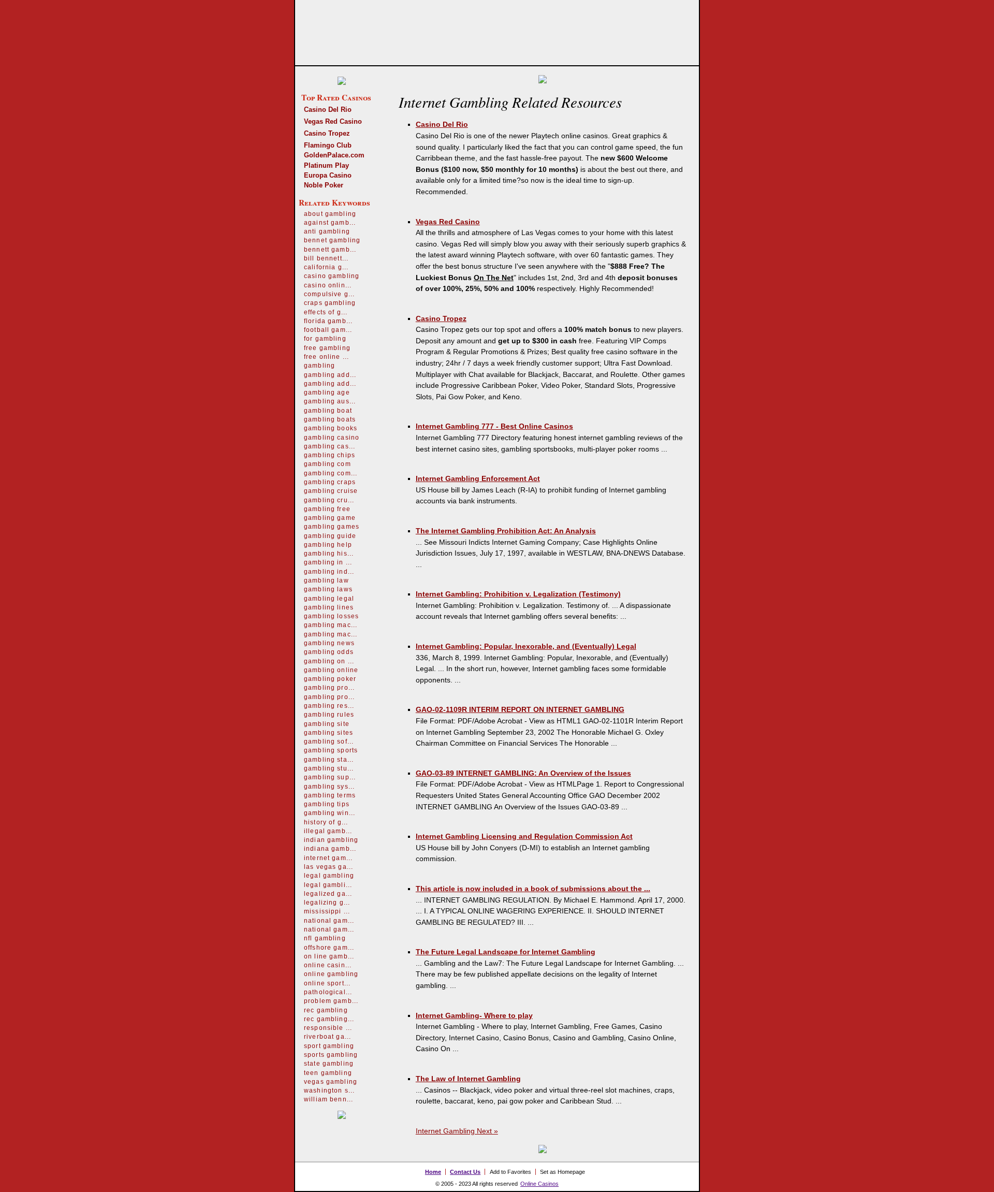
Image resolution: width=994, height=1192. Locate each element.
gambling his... (329, 553)
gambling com (327, 464)
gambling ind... (329, 572)
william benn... (328, 1099)
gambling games (331, 527)
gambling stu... (329, 768)
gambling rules (329, 714)
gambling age (327, 392)
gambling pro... (329, 688)
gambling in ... (328, 562)
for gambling (325, 339)
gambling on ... (329, 661)
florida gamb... (328, 321)
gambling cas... (329, 446)
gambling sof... (329, 741)
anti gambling (327, 231)
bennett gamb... (330, 249)
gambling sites (328, 733)
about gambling (330, 214)
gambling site (326, 724)
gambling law (326, 580)
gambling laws (328, 589)
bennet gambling (332, 240)
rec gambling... (329, 1019)
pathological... (328, 992)
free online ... (326, 357)
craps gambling (330, 303)
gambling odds (329, 652)
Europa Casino (328, 175)
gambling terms (330, 795)
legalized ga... (328, 894)
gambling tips (326, 804)
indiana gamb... (330, 849)
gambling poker (330, 679)
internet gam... (328, 858)
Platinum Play (326, 165)
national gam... (329, 921)
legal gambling (329, 876)
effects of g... (325, 312)
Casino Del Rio (328, 109)
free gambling (327, 348)
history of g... (326, 822)
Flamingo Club (328, 145)
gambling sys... (329, 786)
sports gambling (331, 1055)
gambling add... (330, 375)
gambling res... (329, 706)
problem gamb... (331, 1001)
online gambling (331, 974)
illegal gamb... (328, 831)
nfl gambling (325, 938)
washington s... (329, 1090)
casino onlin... (328, 285)
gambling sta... (329, 760)
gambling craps (330, 482)
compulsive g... (329, 294)
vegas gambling (330, 1082)
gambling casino (331, 437)
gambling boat (328, 411)
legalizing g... (327, 902)
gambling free (327, 509)
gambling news (329, 643)
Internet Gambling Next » (457, 1131)
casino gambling (331, 276)
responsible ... (328, 1028)
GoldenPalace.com (334, 155)
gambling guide (330, 536)
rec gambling (326, 1010)
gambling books (330, 428)
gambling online (331, 670)
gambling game (330, 518)
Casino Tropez (327, 133)
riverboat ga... (327, 1037)
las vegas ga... (328, 867)
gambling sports (331, 750)
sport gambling (329, 1046)
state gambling (329, 1063)
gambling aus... (330, 401)
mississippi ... (327, 911)
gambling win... (329, 813)
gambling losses (331, 616)
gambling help (328, 545)
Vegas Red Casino (333, 121)
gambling (319, 365)
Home (433, 1172)
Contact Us (465, 1172)
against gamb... (330, 223)
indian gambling (331, 840)
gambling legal (329, 598)
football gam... (328, 330)
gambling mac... (330, 625)
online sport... (327, 983)
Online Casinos (539, 1184)
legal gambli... (328, 885)
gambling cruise (331, 491)
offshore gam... (329, 947)
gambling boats (330, 419)
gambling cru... (329, 500)
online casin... (328, 965)
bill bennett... (326, 258)
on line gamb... (329, 956)
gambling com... (330, 473)
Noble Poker (323, 185)
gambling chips (329, 455)
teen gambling (328, 1073)
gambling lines (329, 607)
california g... (326, 267)
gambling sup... (330, 777)
